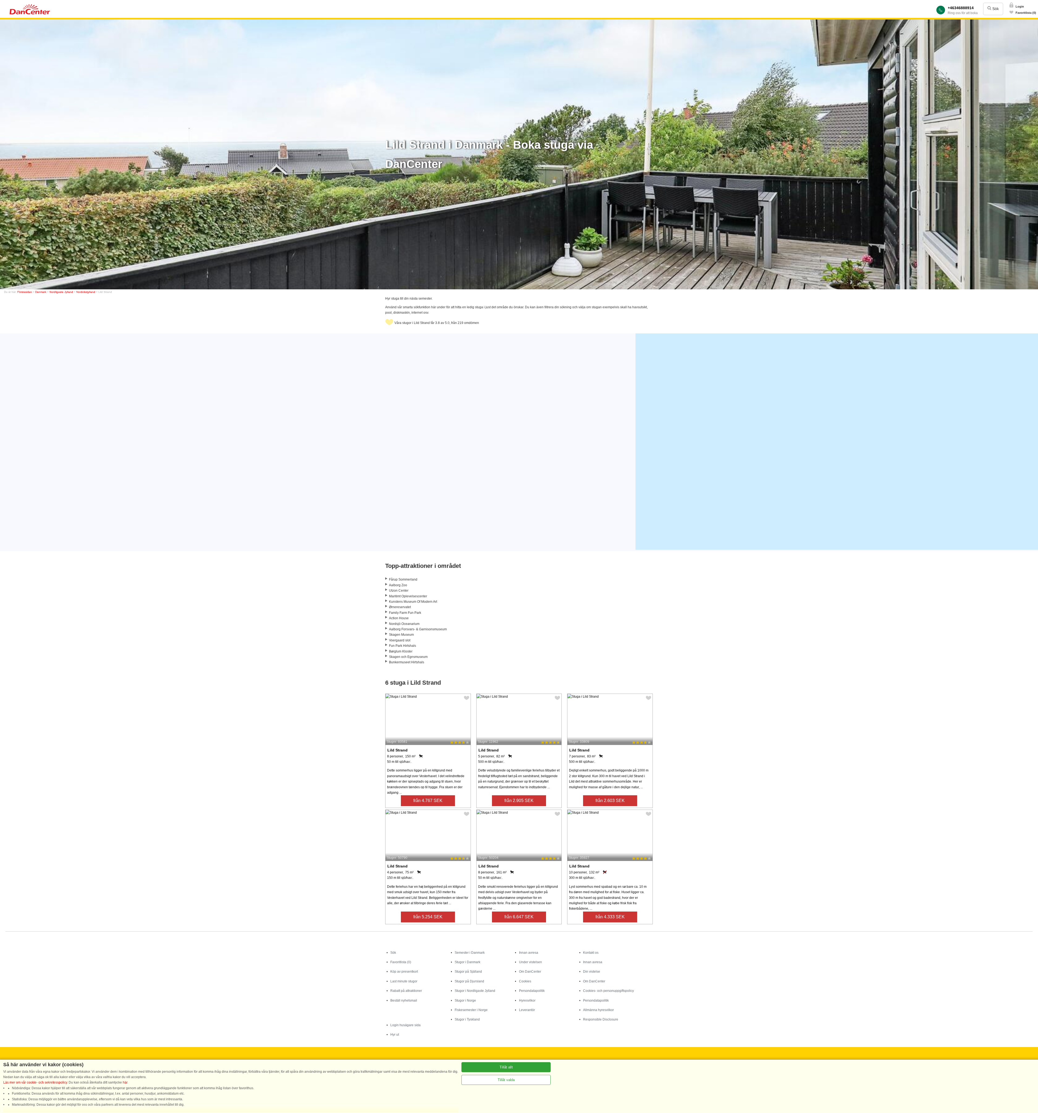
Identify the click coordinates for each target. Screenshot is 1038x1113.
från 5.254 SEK (428, 917)
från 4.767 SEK (428, 800)
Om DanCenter (530, 971)
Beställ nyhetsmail (403, 1000)
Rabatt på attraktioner (406, 991)
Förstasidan (24, 291)
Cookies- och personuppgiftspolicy (608, 991)
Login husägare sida (405, 1025)
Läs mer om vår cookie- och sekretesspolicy (35, 1082)
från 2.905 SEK (519, 800)
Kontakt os (590, 953)
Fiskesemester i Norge (471, 1010)
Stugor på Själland (468, 971)
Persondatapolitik (532, 991)
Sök (995, 8)
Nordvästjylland (85, 291)
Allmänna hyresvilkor (598, 1010)
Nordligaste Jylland (61, 291)
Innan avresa (528, 953)
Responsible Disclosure (600, 1019)
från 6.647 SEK (519, 917)
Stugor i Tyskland (467, 1019)
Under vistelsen (530, 962)
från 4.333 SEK (610, 917)
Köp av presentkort (404, 971)
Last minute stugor (403, 981)
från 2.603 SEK (610, 800)
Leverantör (527, 1010)
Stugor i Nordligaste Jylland (475, 991)
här (125, 1082)
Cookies (525, 981)
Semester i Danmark (470, 953)
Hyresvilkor (527, 1000)
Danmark (40, 291)
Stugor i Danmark (467, 962)
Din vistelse (591, 971)
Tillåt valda (506, 1080)
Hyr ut (394, 1034)
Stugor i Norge (465, 1000)
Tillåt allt (506, 1067)
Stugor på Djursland (469, 981)
